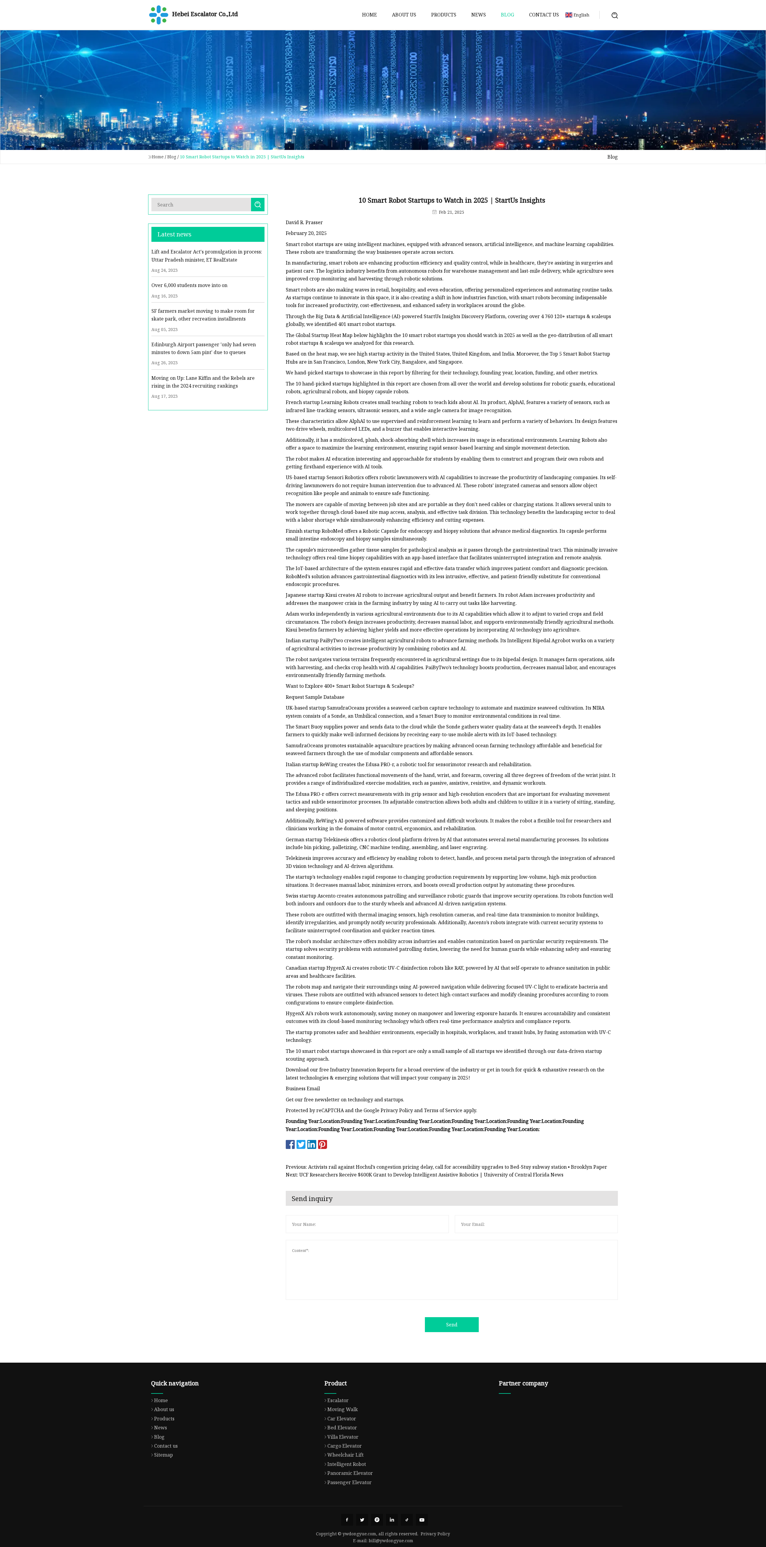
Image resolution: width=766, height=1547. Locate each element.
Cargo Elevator (344, 1446)
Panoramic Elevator (350, 1473)
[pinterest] (377, 1520)
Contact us (544, 14)
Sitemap (163, 1455)
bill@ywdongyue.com (391, 1540)
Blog (507, 14)
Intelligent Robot (346, 1464)
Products (443, 14)
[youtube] (422, 1520)
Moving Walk (342, 1409)
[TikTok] (407, 1520)
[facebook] (347, 1520)
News (478, 14)
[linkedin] (392, 1520)
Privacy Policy (435, 1534)
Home (369, 14)
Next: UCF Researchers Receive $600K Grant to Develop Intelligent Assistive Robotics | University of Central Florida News (424, 1174)
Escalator (338, 1400)
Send (452, 1324)
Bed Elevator (342, 1427)
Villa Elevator (342, 1437)
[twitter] (362, 1520)
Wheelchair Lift (345, 1455)
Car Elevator (341, 1418)
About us (404, 14)
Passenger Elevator (349, 1482)
